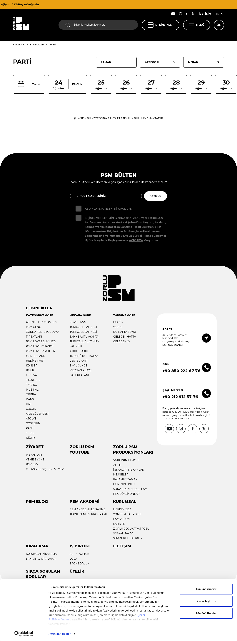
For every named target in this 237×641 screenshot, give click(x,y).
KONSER (32, 365)
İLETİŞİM (205, 13)
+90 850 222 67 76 (181, 371)
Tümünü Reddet (206, 613)
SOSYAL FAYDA (123, 533)
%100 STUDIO (79, 351)
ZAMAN (106, 62)
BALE (29, 404)
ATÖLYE (31, 418)
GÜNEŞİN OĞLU (124, 484)
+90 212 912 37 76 (180, 396)
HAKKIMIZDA (122, 509)
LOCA (73, 558)
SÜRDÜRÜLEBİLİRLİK (127, 538)
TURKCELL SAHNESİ (83, 327)
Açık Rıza (136, 240)
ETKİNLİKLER (164, 25)
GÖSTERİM (33, 423)
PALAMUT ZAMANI (125, 479)
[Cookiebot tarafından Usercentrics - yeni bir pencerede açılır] (24, 634)
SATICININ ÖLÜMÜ (125, 460)
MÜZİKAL (32, 389)
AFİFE (117, 465)
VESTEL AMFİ (79, 360)
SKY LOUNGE (78, 365)
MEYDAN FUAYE (81, 370)
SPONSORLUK (79, 563)
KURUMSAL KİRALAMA (41, 554)
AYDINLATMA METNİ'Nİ (101, 208)
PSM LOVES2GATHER (40, 351)
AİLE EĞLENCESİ (37, 413)
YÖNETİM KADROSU (127, 514)
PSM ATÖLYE (122, 519)
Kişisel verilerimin (99, 218)
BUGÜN (118, 322)
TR (217, 13)
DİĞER (30, 438)
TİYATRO (31, 384)
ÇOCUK (31, 409)
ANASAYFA (18, 45)
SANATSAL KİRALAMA (40, 558)
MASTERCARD (35, 356)
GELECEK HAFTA (124, 336)
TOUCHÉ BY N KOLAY (84, 356)
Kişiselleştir (204, 601)
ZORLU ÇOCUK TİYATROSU (131, 528)
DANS (30, 399)
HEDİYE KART (35, 360)
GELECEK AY (121, 341)
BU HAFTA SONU (124, 331)
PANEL (30, 428)
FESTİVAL (32, 375)
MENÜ (200, 25)
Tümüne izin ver (206, 589)
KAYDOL (155, 196)
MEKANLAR (34, 454)
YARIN (117, 327)
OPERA (31, 394)
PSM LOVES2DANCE (40, 346)
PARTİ (30, 370)
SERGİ (30, 433)
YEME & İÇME (35, 459)
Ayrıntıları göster (60, 633)
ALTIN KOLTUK (79, 554)
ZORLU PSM (78, 322)
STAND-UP (33, 380)
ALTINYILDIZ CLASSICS (41, 322)
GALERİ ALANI (79, 375)
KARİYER (119, 524)
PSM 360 (32, 464)
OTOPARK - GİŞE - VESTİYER (45, 469)
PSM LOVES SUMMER (41, 341)
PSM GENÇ (33, 327)
